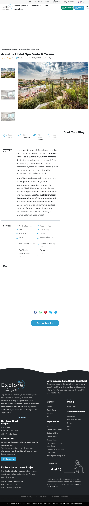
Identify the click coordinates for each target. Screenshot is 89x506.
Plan (48, 417)
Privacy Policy (26, 497)
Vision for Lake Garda (9, 434)
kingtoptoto (10, 498)
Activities (50, 407)
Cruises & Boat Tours (54, 430)
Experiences (53, 421)
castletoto (3, 498)
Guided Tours (52, 440)
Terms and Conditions (59, 497)
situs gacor (79, 500)
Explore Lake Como (9, 484)
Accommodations (11, 49)
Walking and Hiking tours (56, 456)
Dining (70, 402)
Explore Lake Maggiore (11, 487)
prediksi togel (17, 498)
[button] (21, 6)
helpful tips (20, 407)
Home (3, 49)
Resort (69, 426)
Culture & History (53, 433)
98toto (81, 498)
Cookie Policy (41, 497)
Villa (68, 429)
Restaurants (71, 407)
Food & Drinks (52, 436)
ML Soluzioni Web (75, 503)
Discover (50, 413)
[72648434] (53, 85)
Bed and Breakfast (74, 420)
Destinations (51, 410)
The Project (5, 428)
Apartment (71, 416)
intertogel (86, 498)
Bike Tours (50, 426)
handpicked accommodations (14, 404)
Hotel (69, 423)
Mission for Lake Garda (9, 431)
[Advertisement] (44, 28)
